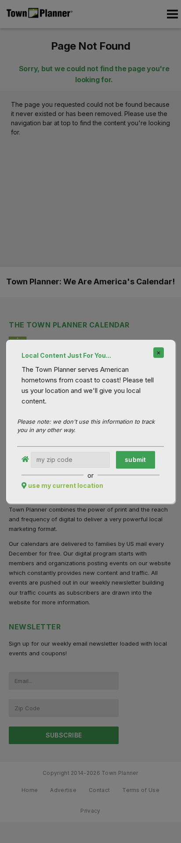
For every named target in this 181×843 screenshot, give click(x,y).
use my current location (65, 486)
